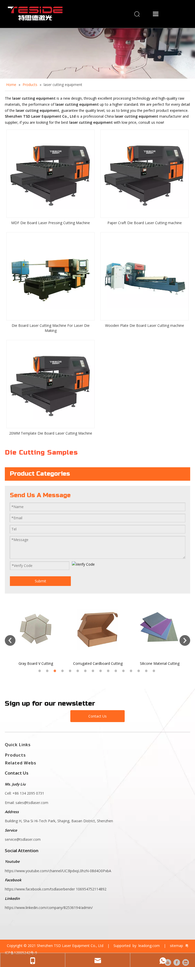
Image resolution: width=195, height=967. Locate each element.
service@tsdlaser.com (23, 839)
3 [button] (55, 670)
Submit (40, 581)
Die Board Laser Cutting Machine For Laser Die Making (51, 328)
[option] (38, 633)
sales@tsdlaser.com (32, 802)
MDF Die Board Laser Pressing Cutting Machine (50, 222)
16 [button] (154, 670)
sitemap (176, 945)
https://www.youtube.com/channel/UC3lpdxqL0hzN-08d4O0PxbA (58, 870)
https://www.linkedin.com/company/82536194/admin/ (49, 907)
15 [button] (147, 670)
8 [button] (93, 670)
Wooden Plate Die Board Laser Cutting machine (144, 325)
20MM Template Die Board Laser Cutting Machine (50, 433)
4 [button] (63, 670)
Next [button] (185, 640)
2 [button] (48, 670)
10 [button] (108, 670)
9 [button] (101, 670)
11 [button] (116, 670)
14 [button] (139, 670)
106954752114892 (91, 889)
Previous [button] (10, 640)
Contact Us (97, 716)
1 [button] (40, 670)
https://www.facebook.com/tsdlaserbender (40, 889)
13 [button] (131, 670)
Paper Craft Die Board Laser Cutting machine (144, 222)
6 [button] (78, 670)
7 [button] (86, 670)
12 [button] (124, 670)
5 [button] (70, 670)
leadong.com (149, 945)
